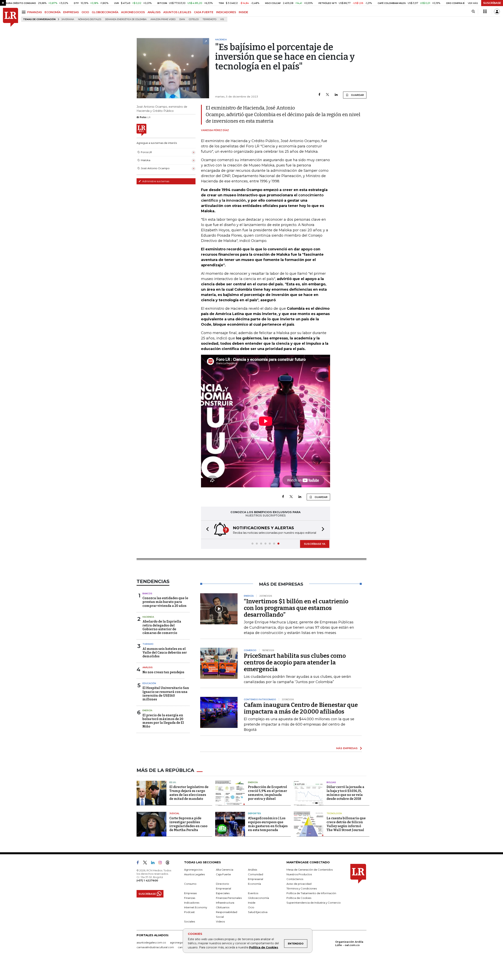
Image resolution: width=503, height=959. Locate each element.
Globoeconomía (258, 897)
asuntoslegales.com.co (151, 942)
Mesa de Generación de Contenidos (309, 869)
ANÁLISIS (154, 12)
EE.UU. (172, 782)
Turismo (147, 644)
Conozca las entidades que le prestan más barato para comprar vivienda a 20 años (165, 601)
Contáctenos (294, 879)
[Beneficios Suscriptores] (485, 11)
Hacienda (148, 616)
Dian (182, 19)
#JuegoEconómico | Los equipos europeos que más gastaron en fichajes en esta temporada (268, 824)
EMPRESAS (71, 12)
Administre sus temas (155, 181)
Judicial (174, 813)
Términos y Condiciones (301, 888)
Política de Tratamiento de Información (311, 893)
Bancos (147, 593)
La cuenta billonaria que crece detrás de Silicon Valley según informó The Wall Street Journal (346, 824)
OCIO (85, 12)
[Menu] (24, 12)
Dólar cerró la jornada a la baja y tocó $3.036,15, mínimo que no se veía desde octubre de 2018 (345, 793)
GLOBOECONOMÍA (105, 12)
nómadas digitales (89, 19)
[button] (206, 530)
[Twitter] (327, 95)
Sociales (189, 921)
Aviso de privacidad (298, 883)
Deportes (254, 813)
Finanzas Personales (229, 897)
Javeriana (67, 19)
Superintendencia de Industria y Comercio (313, 902)
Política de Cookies (263, 947)
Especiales (222, 893)
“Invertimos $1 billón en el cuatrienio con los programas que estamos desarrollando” (296, 608)
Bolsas (331, 782)
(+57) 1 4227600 (147, 880)
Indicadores (191, 902)
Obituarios (222, 907)
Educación (149, 683)
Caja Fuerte (223, 874)
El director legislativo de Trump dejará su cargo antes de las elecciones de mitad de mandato (188, 793)
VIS (222, 19)
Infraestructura (225, 902)
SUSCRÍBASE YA (314, 543)
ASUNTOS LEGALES (177, 12)
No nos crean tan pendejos (163, 672)
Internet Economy (195, 907)
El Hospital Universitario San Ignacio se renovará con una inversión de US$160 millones (165, 693)
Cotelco (194, 19)
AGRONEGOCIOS (133, 12)
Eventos (253, 893)
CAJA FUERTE (203, 12)
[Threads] (169, 863)
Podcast (189, 912)
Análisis (147, 667)
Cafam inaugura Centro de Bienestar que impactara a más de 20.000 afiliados (301, 708)
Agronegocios (193, 869)
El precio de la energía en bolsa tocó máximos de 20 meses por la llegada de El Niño (163, 720)
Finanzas (189, 897)
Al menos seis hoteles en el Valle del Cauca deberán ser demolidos (164, 652)
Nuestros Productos (299, 874)
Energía (147, 710)
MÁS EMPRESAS (347, 748)
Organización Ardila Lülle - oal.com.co (349, 943)
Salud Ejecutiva (257, 912)
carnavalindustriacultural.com (155, 947)
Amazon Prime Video (163, 19)
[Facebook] (319, 95)
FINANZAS (34, 12)
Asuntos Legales (194, 874)
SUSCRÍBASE (492, 3)
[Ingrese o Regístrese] (497, 12)
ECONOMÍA (53, 12)
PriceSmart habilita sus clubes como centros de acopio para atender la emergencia (295, 662)
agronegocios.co (181, 942)
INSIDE (243, 12)
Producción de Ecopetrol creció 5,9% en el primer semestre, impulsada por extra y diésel (267, 793)
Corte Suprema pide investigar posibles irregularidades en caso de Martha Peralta (188, 824)
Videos (220, 921)
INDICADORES (226, 12)
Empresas (190, 893)
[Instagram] (161, 863)
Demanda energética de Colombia (126, 19)
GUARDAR (357, 95)
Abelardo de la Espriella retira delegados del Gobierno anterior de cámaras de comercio (161, 627)
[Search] (473, 12)
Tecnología (334, 813)
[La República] (10, 17)
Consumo (190, 883)
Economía (254, 883)
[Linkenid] (154, 863)
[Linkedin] (336, 95)
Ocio (251, 907)
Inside (251, 902)
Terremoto (209, 19)
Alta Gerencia (224, 869)
